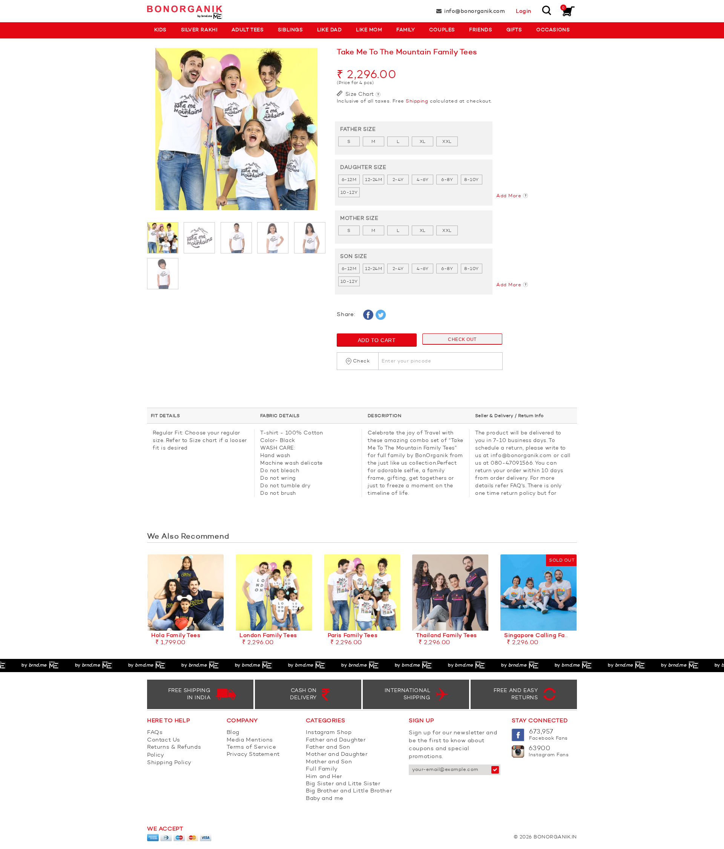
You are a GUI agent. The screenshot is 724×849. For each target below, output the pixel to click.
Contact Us (163, 740)
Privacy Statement (253, 754)
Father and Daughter (335, 740)
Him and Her (324, 777)
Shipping (417, 101)
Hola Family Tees (176, 636)
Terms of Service (251, 747)
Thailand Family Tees (446, 636)
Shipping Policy (169, 763)
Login (523, 11)
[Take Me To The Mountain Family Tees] (236, 133)
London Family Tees (268, 636)
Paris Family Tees (352, 636)
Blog (233, 732)
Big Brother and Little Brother (349, 791)
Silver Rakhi (199, 30)
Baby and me (325, 798)
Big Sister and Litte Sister (343, 784)
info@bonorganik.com (474, 11)
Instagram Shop (328, 732)
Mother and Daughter (336, 754)
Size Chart (359, 94)
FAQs (155, 732)
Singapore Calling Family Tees (548, 636)
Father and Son (328, 747)
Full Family (322, 769)
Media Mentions (250, 740)
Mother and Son (329, 762)
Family (405, 30)
